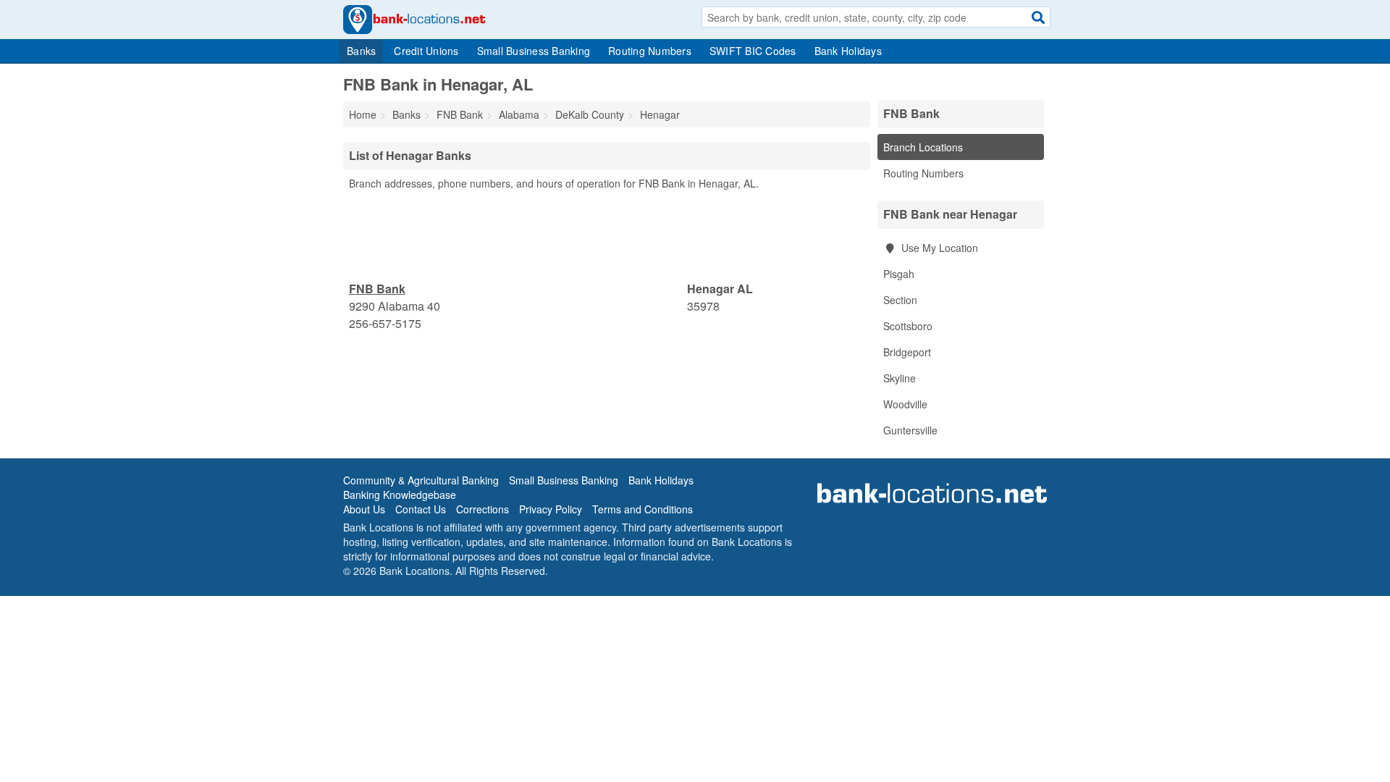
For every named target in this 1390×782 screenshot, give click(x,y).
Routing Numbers (649, 50)
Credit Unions (426, 50)
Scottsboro (907, 326)
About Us (364, 509)
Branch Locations (923, 147)
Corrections (482, 509)
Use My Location (938, 247)
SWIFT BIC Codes (752, 50)
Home (362, 114)
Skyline (899, 378)
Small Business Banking (534, 50)
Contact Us (420, 509)
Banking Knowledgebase (399, 494)
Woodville (905, 404)
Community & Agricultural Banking (421, 480)
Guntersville (910, 430)
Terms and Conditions (642, 509)
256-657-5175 (385, 323)
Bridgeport (907, 352)
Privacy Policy (550, 509)
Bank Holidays (848, 50)
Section (900, 300)
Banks (361, 50)
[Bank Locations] (414, 18)
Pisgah (898, 273)
